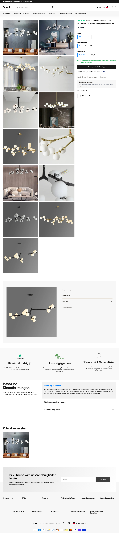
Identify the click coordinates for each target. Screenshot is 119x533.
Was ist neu (17, 13)
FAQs (24, 498)
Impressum (55, 511)
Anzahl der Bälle (82, 42)
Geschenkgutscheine (87, 498)
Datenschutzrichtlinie (107, 498)
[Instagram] (64, 523)
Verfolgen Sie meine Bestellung (96, 512)
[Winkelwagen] (115, 7)
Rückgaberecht (37, 511)
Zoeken (52, 7)
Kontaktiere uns (8, 498)
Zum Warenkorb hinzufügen (97, 67)
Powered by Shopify (54, 523)
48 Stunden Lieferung (66, 13)
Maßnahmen (93, 77)
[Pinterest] (69, 523)
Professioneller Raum (81, 13)
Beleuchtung (81, 51)
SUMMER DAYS (7, 13)
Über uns (45, 498)
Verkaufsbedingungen (78, 511)
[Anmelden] (112, 7)
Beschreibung (81, 77)
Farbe (79, 33)
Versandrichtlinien (18, 511)
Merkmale (103, 77)
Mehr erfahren (83, 86)
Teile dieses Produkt (88, 96)
